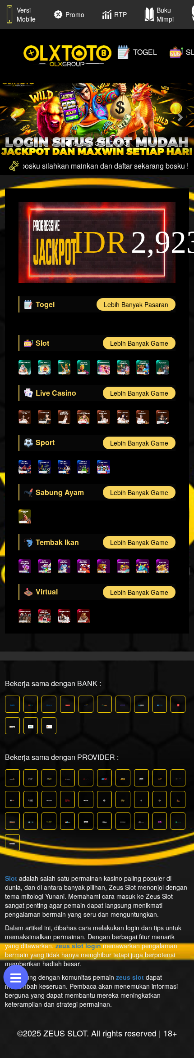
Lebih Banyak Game (139, 343)
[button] (14, 116)
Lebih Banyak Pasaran (136, 304)
